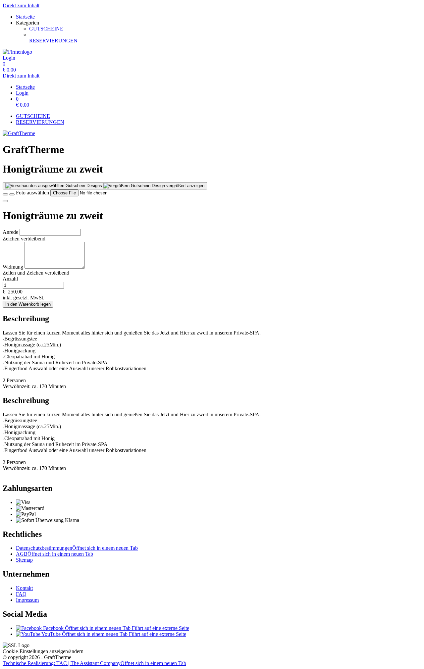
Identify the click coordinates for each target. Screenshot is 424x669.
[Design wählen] (12, 194)
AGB (54, 554)
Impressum (27, 600)
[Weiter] (5, 201)
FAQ (21, 594)
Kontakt (24, 588)
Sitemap (24, 560)
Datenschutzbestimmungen (77, 548)
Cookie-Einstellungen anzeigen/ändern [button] (43, 651)
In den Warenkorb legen (28, 304)
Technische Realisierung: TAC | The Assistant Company (94, 663)
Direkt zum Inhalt (21, 5)
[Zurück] (5, 194)
